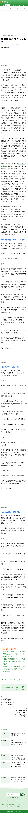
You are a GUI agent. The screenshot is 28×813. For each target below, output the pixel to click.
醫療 (19, 5)
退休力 (8, 806)
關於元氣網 (5, 804)
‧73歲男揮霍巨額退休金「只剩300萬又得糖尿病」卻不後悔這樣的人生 (14, 661)
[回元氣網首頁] (6, 2)
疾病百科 (24, 804)
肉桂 (20, 164)
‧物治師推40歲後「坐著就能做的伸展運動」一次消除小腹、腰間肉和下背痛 (14, 653)
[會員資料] (24, 2)
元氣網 (5, 36)
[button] (26, 5)
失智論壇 (13, 5)
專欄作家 (19, 806)
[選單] (26, 2)
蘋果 (23, 164)
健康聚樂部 (11, 804)
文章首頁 (13, 806)
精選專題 (18, 804)
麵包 (10, 110)
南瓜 (4, 166)
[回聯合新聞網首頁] (2, 2)
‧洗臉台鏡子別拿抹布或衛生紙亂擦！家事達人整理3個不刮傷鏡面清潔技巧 (14, 669)
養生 (7, 5)
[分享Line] (10, 8)
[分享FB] (3, 8)
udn (2, 36)
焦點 (2, 5)
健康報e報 (15, 797)
